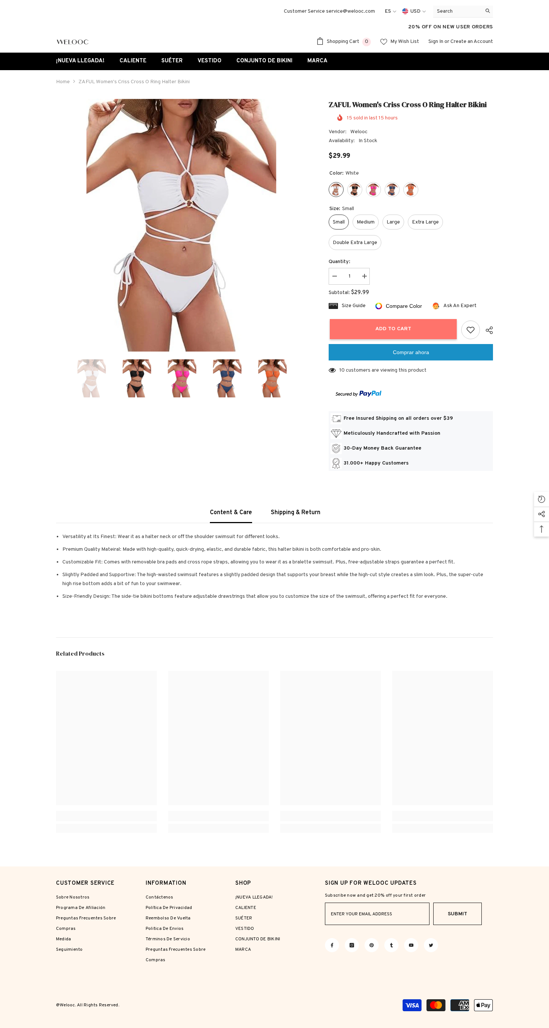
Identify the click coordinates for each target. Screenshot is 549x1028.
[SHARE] (486, 330)
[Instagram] (352, 945)
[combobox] (457, 11)
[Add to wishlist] (470, 330)
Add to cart (392, 329)
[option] (181, 225)
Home (63, 82)
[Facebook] (332, 945)
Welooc (358, 132)
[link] (106, 816)
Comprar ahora (411, 352)
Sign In (435, 41)
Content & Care (231, 512)
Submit (457, 914)
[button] (58, 378)
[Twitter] (431, 945)
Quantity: (339, 262)
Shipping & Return (295, 512)
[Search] (463, 12)
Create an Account (471, 41)
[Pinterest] (372, 945)
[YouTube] (411, 945)
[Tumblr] (391, 945)
